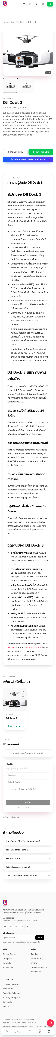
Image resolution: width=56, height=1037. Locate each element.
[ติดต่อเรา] (50, 1023)
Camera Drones (9, 954)
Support (6, 1006)
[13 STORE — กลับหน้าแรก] (5, 4)
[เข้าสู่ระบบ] (36, 4)
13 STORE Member (11, 984)
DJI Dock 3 (21, 22)
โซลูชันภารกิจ (36, 971)
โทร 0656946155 (9, 918)
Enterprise (7, 958)
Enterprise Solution (39, 967)
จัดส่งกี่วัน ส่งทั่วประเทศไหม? (17, 850)
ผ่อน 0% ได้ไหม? (13, 858)
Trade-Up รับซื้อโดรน (11, 993)
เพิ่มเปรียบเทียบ (16, 152)
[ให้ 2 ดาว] (12, 769)
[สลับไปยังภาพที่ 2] (26, 85)
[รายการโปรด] (30, 4)
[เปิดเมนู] (24, 4)
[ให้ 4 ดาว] (21, 769)
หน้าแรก (6, 22)
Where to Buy (37, 958)
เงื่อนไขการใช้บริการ (29, 1022)
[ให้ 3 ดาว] (17, 769)
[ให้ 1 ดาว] (8, 769)
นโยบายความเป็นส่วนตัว (11, 1022)
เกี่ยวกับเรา (35, 954)
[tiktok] (22, 926)
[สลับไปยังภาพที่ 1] (10, 85)
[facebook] (5, 926)
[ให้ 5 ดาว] (25, 769)
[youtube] (16, 926)
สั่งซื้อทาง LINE (42, 152)
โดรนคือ (11, 647)
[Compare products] (43, 4)
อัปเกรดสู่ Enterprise (11, 997)
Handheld (7, 963)
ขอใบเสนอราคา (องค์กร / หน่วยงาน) (29, 159)
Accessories (8, 967)
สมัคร (40, 937)
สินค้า (13, 22)
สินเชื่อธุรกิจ (7, 1002)
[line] (28, 926)
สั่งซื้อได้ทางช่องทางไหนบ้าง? (18, 867)
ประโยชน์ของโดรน (32, 647)
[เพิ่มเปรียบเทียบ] (23, 696)
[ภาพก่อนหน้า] (7, 51)
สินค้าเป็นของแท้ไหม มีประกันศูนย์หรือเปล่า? (23, 841)
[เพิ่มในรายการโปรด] (23, 691)
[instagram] (10, 926)
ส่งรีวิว (28, 802)
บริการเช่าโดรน (8, 988)
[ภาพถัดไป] (48, 51)
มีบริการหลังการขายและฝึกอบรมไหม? (21, 875)
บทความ (34, 963)
